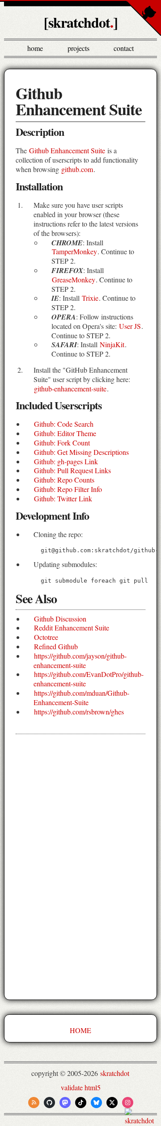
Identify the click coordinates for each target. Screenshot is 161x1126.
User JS (130, 326)
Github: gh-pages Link (66, 461)
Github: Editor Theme (65, 433)
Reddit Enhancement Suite (71, 627)
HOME (80, 1030)
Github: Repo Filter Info (68, 489)
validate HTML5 (81, 1087)
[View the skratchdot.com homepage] (142, 1120)
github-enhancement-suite (70, 388)
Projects (78, 48)
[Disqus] (80, 867)
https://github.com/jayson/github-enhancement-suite (80, 660)
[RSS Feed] (34, 1103)
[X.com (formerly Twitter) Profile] (112, 1103)
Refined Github (56, 646)
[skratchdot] (81, 22)
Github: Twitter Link (63, 498)
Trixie (90, 298)
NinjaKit (112, 344)
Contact (123, 48)
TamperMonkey (74, 251)
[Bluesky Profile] (96, 1103)
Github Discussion (60, 618)
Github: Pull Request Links (72, 470)
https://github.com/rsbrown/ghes (79, 711)
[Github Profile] (49, 1103)
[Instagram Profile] (128, 1103)
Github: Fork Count (62, 442)
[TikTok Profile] (81, 1103)
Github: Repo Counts (64, 479)
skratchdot (114, 1073)
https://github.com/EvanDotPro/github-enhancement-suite (89, 678)
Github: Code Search (63, 424)
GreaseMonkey (73, 279)
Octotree (46, 637)
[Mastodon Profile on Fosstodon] (65, 1103)
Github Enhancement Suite (67, 150)
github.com (77, 169)
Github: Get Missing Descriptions (81, 452)
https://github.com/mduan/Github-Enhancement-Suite (81, 697)
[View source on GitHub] (0, 1120)
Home (35, 48)
